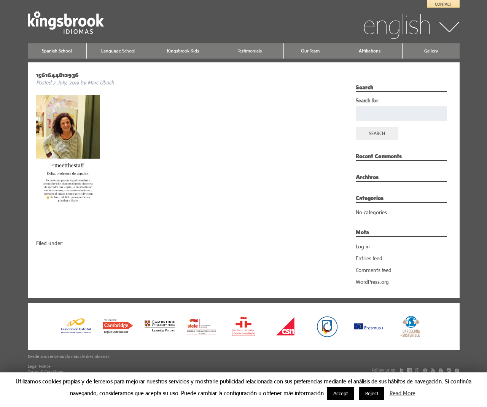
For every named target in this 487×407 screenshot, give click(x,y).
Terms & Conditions (46, 371)
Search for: (368, 100)
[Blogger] (441, 370)
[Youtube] (433, 370)
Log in (363, 246)
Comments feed (374, 270)
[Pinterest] (456, 370)
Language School (118, 51)
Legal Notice (39, 366)
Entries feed (369, 258)
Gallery (431, 51)
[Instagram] (449, 370)
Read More (402, 393)
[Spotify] (426, 370)
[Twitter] (402, 370)
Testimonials (250, 51)
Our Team (310, 51)
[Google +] (418, 370)
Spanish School (57, 51)
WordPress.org (372, 282)
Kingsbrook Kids (183, 51)
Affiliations (369, 51)
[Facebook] (410, 370)
